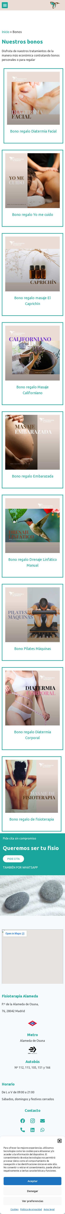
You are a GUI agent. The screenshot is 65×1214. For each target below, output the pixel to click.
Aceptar (33, 1181)
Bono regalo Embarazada (32, 476)
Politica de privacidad (31, 1209)
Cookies (14, 1209)
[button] (59, 1141)
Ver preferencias (32, 1201)
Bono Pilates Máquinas (32, 648)
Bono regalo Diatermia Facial (33, 131)
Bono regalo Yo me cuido (32, 214)
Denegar (32, 1191)
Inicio (5, 32)
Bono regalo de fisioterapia (31, 819)
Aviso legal (49, 1209)
